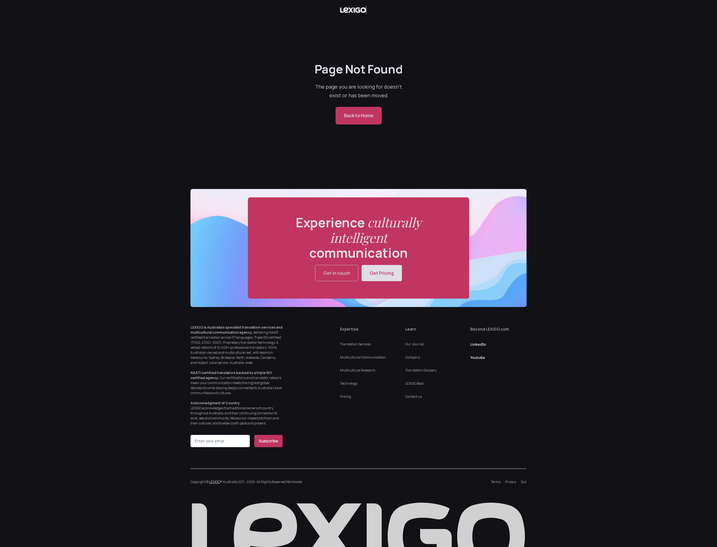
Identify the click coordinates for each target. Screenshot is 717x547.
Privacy (510, 481)
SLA (524, 481)
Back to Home (358, 115)
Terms (495, 481)
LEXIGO (214, 481)
